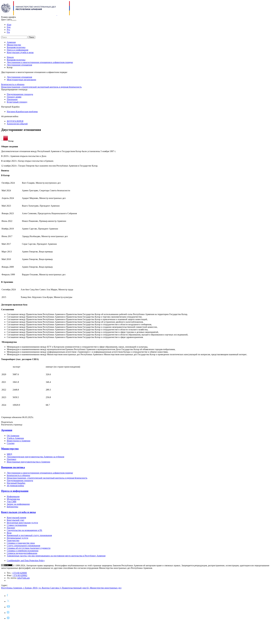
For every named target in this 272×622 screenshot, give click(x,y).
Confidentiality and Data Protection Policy (26, 560)
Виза (9, 533)
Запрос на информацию (18, 504)
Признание (12, 99)
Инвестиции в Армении (18, 441)
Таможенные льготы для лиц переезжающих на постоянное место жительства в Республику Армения (56, 556)
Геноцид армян (14, 97)
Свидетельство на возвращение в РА (24, 530)
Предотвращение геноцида (20, 94)
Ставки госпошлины (17, 525)
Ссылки (10, 443)
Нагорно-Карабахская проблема (22, 111)
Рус (8, 29)
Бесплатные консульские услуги (22, 522)
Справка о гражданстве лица (21, 543)
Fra (8, 32)
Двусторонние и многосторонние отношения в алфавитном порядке (40, 62)
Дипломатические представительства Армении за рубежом (35, 457)
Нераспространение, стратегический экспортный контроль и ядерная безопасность (41, 87)
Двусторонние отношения (19, 65)
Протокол (11, 459)
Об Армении (13, 435)
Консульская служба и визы (20, 52)
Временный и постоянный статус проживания (29, 535)
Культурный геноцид (17, 102)
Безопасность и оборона (12, 84)
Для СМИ (11, 501)
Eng (8, 27)
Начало (10, 57)
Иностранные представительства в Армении (28, 462)
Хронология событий (17, 124)
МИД (9, 454)
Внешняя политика (16, 47)
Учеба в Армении (15, 438)
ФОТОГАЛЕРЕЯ (15, 121)
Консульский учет (15, 520)
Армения (11, 42)
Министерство (14, 45)
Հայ (9, 24)
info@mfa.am (23, 578)
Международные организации (21, 79)
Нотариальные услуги (17, 538)
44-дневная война (15, 485)
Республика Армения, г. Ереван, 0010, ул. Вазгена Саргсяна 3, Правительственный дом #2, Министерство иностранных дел (61, 588)
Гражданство (13, 540)
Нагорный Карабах (16, 483)
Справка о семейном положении (22, 550)
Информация (13, 496)
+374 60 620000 (19, 573)
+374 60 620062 (19, 575)
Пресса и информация (17, 50)
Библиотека (12, 506)
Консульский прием (16, 517)
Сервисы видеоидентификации (22, 553)
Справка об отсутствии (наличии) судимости (28, 548)
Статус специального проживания (23, 545)
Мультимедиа (13, 499)
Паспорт (11, 528)
